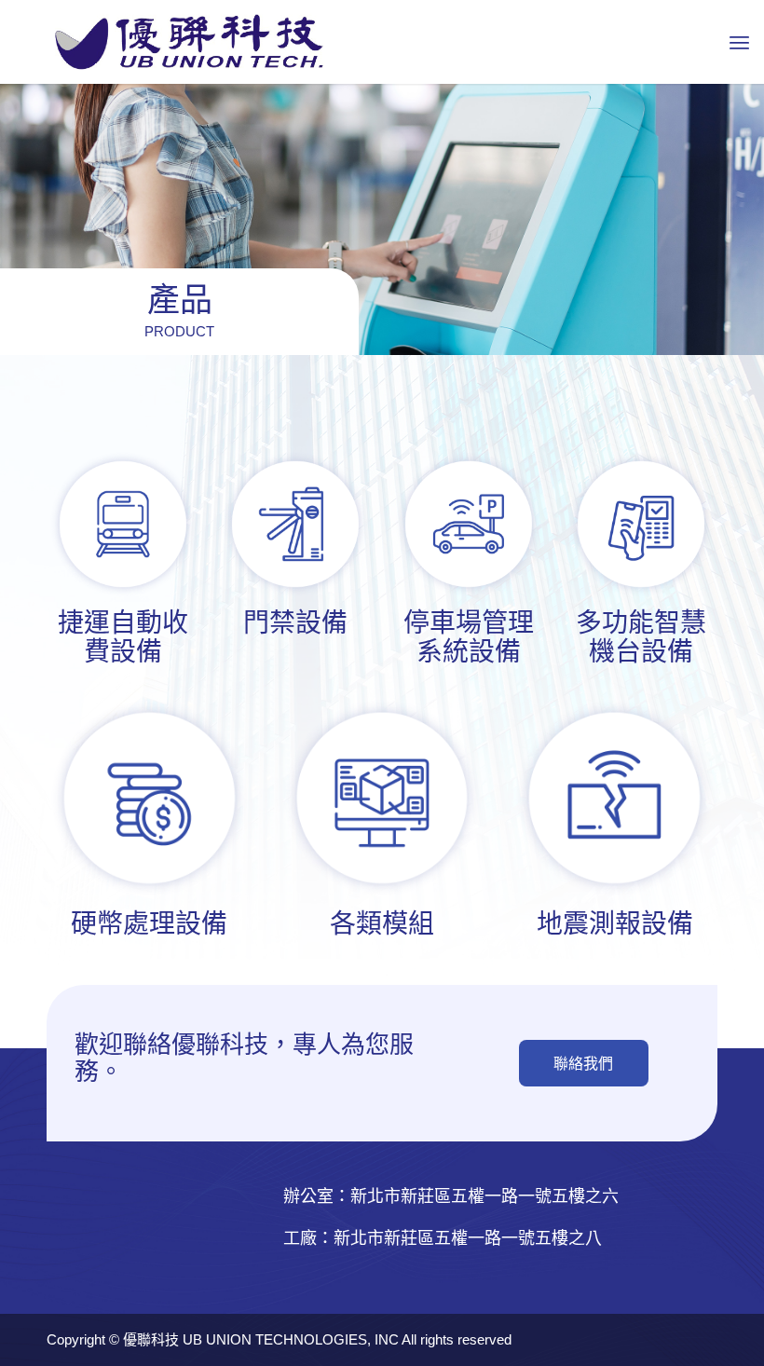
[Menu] (739, 42)
